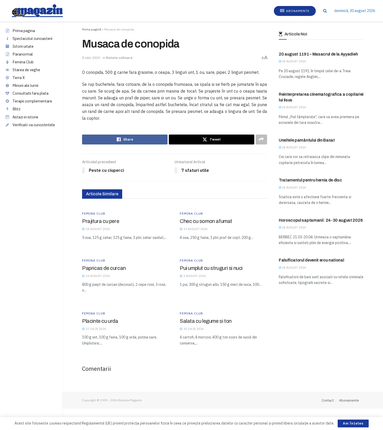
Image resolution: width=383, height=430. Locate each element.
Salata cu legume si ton (206, 321)
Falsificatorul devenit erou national (311, 260)
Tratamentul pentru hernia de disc (310, 180)
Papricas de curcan (104, 268)
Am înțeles (353, 423)
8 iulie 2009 (91, 58)
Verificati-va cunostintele (34, 124)
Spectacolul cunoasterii (32, 38)
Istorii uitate (23, 46)
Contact (328, 400)
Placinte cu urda (100, 321)
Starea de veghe (26, 69)
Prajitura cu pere (100, 221)
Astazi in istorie (25, 116)
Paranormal (23, 54)
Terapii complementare (32, 101)
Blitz (17, 108)
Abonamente (297, 11)
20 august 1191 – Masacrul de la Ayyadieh (318, 54)
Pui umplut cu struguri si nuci (211, 268)
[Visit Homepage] (42, 10)
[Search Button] (325, 10)
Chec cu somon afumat (206, 221)
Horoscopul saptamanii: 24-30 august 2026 (321, 220)
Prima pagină (91, 29)
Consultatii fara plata (30, 93)
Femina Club (23, 61)
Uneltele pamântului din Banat (307, 140)
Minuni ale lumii (25, 85)
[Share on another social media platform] (261, 139)
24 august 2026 (293, 61)
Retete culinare (119, 58)
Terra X (19, 77)
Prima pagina (24, 30)
